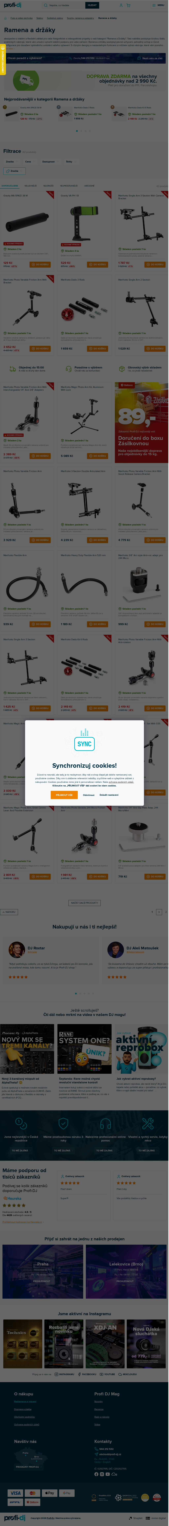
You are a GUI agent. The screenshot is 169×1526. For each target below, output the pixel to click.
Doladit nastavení (109, 795)
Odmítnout (88, 795)
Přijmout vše (64, 795)
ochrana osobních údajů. (121, 782)
